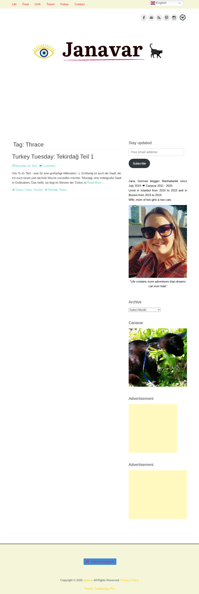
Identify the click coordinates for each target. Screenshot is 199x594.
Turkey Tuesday (33, 189)
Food (25, 4)
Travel (50, 4)
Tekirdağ (52, 189)
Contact (80, 4)
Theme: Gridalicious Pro (99, 588)
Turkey (64, 4)
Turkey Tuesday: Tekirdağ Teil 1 (53, 156)
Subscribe (139, 163)
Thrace (19, 189)
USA (38, 4)
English (161, 2)
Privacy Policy (129, 580)
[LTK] (182, 21)
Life (14, 4)
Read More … (96, 182)
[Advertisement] (99, 105)
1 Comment (48, 165)
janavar (87, 580)
